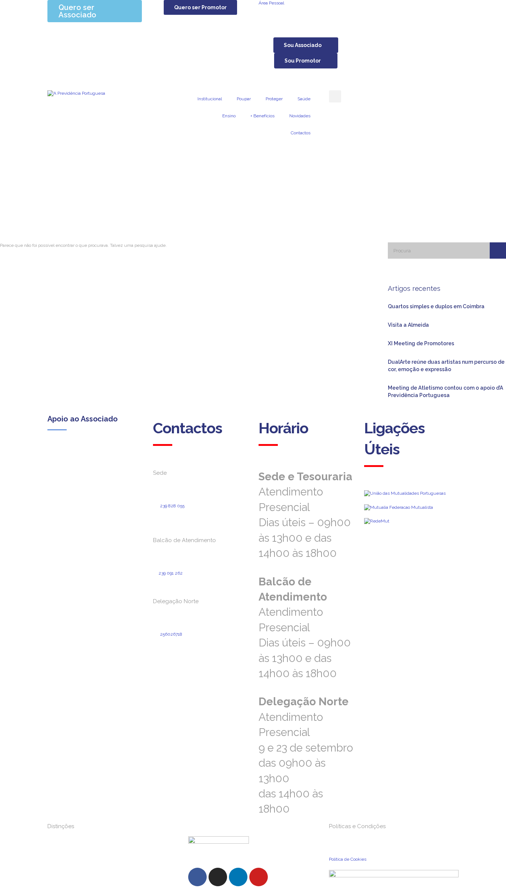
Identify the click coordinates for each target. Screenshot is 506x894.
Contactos (300, 132)
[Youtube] (258, 877)
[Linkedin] (238, 877)
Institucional (209, 98)
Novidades (299, 115)
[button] (200, 7)
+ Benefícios (262, 115)
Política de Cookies (347, 859)
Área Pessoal (271, 3)
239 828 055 (172, 505)
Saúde (303, 98)
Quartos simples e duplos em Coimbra (436, 306)
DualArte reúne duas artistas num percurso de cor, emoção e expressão (446, 365)
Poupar (244, 98)
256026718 (171, 634)
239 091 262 (171, 573)
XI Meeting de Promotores (421, 343)
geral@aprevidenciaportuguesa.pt (194, 518)
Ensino (229, 115)
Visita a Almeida (408, 325)
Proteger (274, 98)
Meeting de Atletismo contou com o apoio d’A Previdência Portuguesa (445, 391)
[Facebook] (197, 877)
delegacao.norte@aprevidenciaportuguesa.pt (198, 653)
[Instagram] (218, 877)
